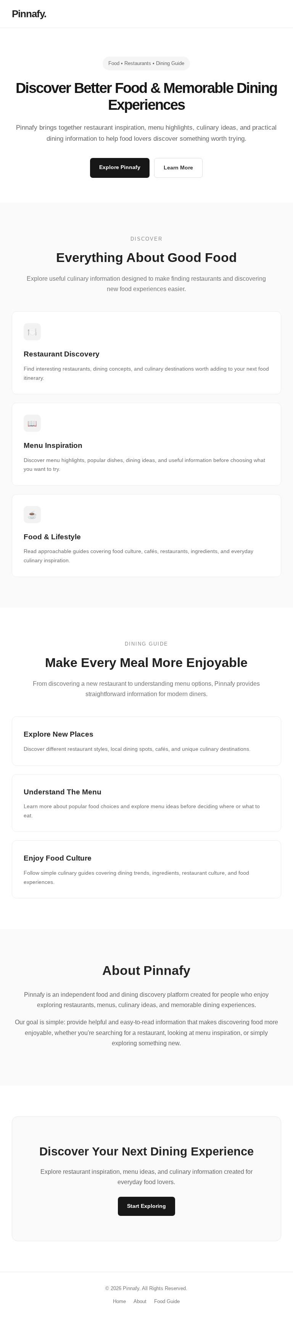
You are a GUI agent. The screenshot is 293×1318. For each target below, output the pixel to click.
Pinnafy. (29, 14)
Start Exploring (146, 1206)
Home (119, 1301)
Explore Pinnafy (119, 167)
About (140, 1301)
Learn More (178, 167)
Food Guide (167, 1301)
